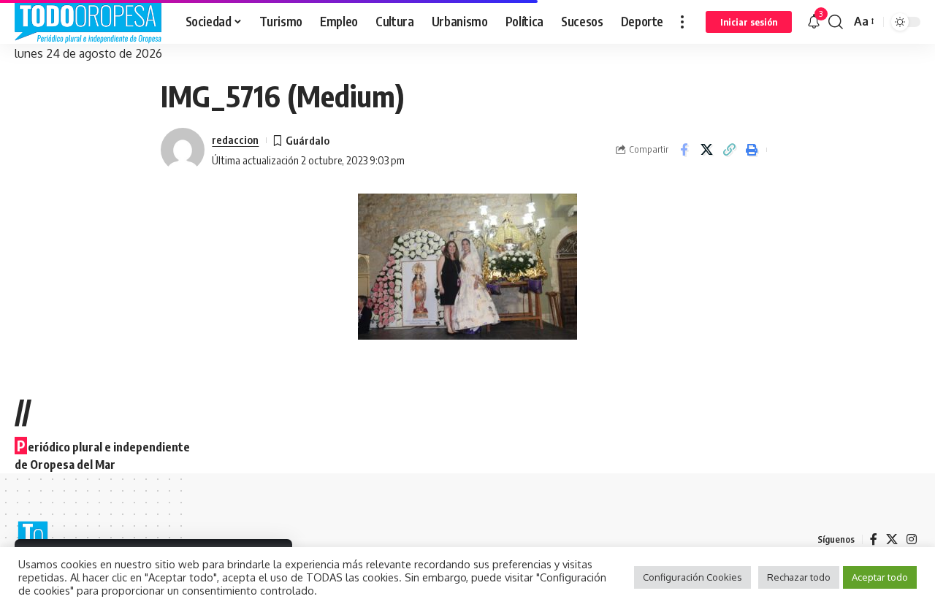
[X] (891, 539)
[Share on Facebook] (683, 149)
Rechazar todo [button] (799, 577)
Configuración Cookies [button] (692, 577)
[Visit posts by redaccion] (183, 150)
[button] (682, 22)
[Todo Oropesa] (88, 22)
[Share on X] (706, 149)
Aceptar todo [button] (880, 577)
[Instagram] (911, 539)
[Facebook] (873, 539)
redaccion (235, 139)
